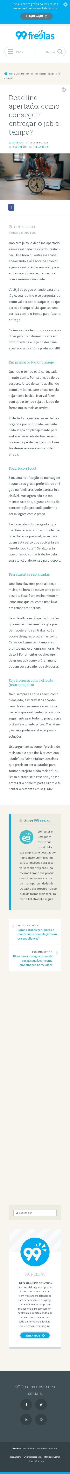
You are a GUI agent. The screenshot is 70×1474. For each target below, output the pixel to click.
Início (11, 73)
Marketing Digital (52, 1457)
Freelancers (41, 147)
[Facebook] (26, 1404)
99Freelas (42, 820)
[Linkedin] (26, 1419)
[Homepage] (35, 35)
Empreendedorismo (32, 1457)
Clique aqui (34, 16)
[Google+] (41, 1419)
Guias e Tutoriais (36, 1461)
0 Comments (20, 147)
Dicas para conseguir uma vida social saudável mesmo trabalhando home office (32, 959)
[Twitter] (41, 1404)
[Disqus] (35, 1028)
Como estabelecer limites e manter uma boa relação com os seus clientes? (37, 932)
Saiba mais (32, 1335)
